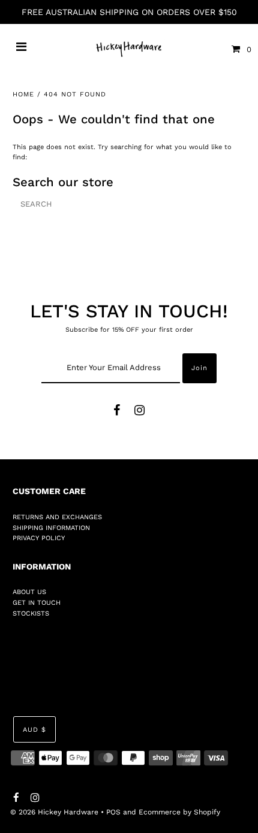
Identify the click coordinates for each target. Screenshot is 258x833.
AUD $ (34, 730)
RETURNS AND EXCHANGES (57, 517)
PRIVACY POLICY (39, 538)
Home (23, 94)
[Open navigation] (21, 49)
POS (113, 812)
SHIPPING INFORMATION (51, 528)
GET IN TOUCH (37, 603)
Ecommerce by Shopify (179, 812)
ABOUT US (29, 592)
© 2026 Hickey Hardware (54, 812)
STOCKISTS (31, 613)
